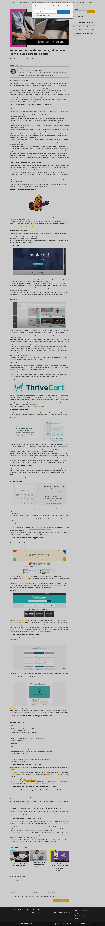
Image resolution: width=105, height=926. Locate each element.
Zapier (49, 528)
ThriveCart (43, 87)
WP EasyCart (14, 778)
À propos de (77, 918)
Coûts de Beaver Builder (24, 675)
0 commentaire (57, 59)
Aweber (31, 528)
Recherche (76, 9)
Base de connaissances (55, 585)
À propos (12, 65)
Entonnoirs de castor (34, 87)
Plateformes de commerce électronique (41, 59)
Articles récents (19, 65)
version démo (60, 801)
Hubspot (44, 528)
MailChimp (64, 367)
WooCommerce (15, 781)
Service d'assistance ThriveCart (20, 620)
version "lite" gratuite (36, 803)
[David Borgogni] (13, 71)
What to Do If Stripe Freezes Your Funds (82, 26)
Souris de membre (37, 528)
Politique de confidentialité (81, 915)
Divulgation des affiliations (81, 913)
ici (36, 404)
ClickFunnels (14, 772)
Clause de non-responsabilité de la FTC (83, 910)
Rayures (48, 369)
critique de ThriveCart (31, 97)
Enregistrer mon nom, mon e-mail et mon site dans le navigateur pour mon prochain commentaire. (34, 896)
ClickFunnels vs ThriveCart (52, 774)
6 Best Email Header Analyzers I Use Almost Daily (84, 19)
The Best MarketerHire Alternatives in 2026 (39, 863)
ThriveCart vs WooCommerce (39, 783)
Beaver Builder (51, 129)
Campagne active (14, 369)
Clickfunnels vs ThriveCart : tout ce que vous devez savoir (19, 865)
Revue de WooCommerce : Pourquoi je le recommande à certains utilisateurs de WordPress (59, 866)
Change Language (63, 12)
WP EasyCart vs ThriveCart (29, 779)
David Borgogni (15, 59)
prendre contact (39, 631)
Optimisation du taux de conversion (34, 155)
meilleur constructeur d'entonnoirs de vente (30, 226)
